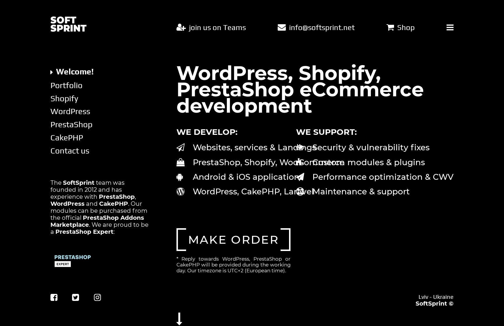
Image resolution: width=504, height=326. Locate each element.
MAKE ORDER (233, 240)
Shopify (64, 98)
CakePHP (66, 137)
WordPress (70, 111)
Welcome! (75, 71)
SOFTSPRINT (68, 24)
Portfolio (66, 85)
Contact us (69, 150)
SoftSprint (431, 303)
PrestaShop (71, 124)
